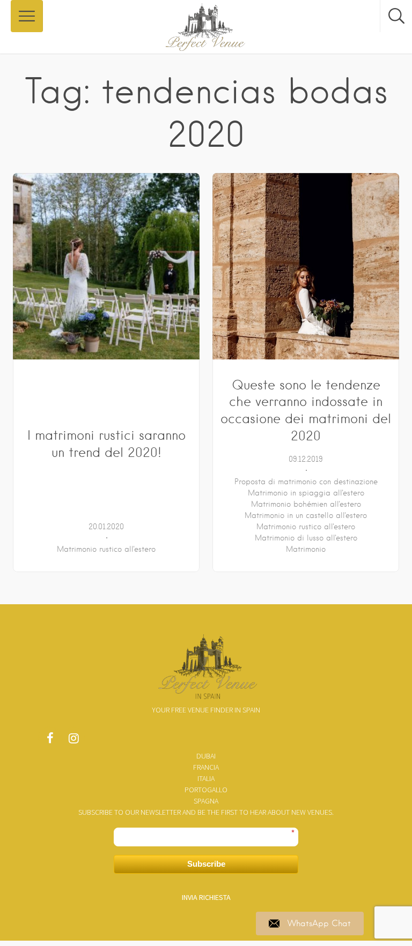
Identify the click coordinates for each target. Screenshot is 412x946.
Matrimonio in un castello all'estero (306, 515)
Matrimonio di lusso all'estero (306, 538)
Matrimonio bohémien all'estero (306, 504)
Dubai (206, 756)
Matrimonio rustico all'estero (106, 549)
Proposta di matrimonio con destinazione (306, 481)
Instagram (73, 740)
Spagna (206, 801)
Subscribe (206, 863)
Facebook (50, 740)
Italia (206, 778)
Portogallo (206, 789)
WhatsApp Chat (319, 923)
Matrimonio (306, 549)
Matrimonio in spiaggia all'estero (306, 493)
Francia (206, 767)
